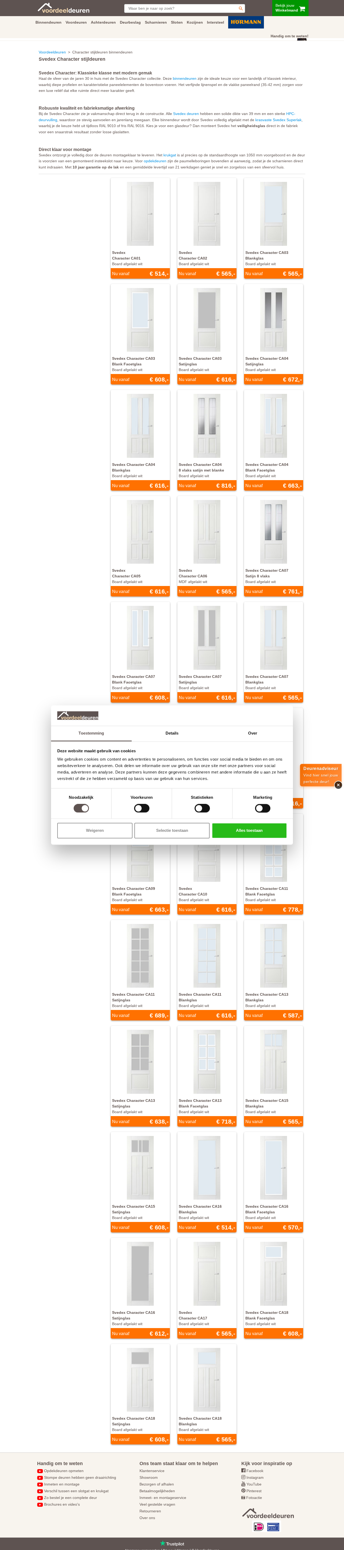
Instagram (255, 1477)
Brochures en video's (62, 1504)
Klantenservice (151, 1471)
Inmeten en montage (62, 1484)
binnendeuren (184, 78)
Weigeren (95, 830)
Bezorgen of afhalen (156, 1484)
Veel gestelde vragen (157, 1504)
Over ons (147, 1518)
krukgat (169, 155)
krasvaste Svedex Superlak (278, 120)
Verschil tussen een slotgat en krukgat (76, 1491)
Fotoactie (254, 1497)
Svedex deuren (186, 114)
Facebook (254, 1471)
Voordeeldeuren (52, 52)
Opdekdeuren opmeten (64, 1471)
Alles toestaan (249, 830)
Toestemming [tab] (91, 733)
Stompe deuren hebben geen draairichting (80, 1477)
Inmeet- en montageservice (162, 1497)
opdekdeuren (155, 161)
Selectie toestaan (172, 830)
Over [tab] (252, 733)
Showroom (148, 1477)
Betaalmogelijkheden (157, 1491)
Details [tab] (172, 733)
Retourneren (150, 1511)
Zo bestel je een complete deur (70, 1497)
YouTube (253, 1484)
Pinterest (253, 1491)
